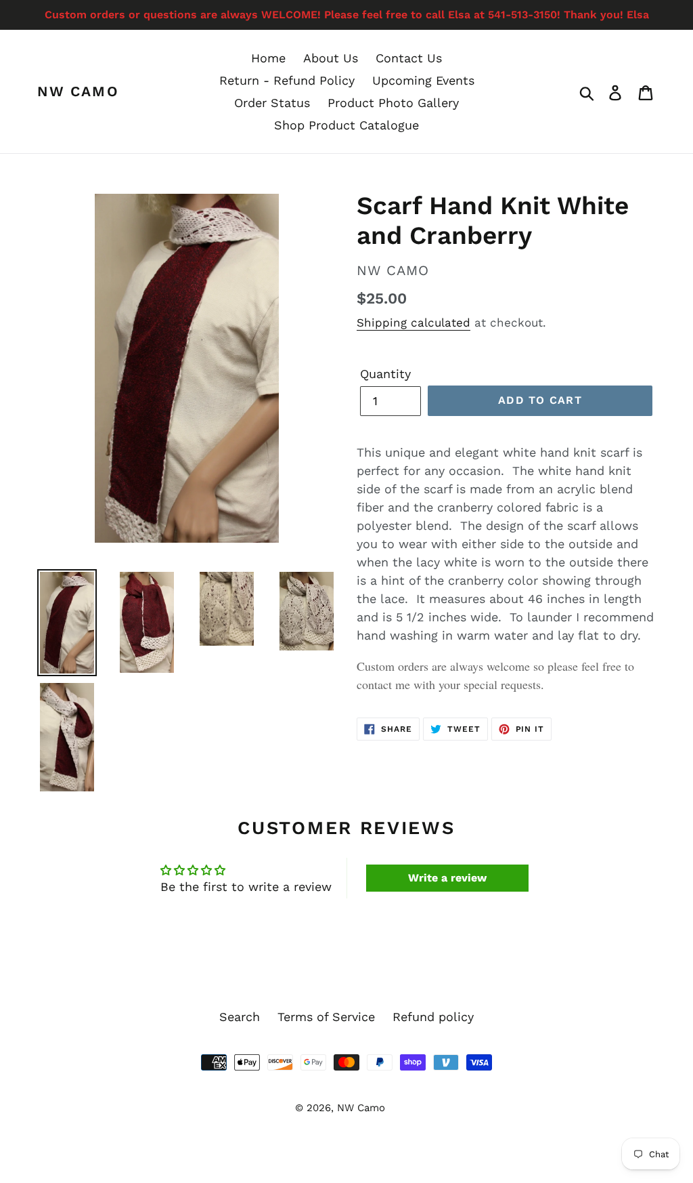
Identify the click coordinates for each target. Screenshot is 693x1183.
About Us (330, 58)
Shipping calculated (413, 322)
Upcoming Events (423, 80)
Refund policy (433, 1017)
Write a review (447, 877)
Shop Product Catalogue (346, 125)
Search (239, 1017)
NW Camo (78, 91)
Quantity (385, 374)
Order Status (272, 103)
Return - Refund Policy (287, 80)
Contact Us (409, 58)
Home (268, 58)
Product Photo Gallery (393, 103)
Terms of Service (326, 1017)
